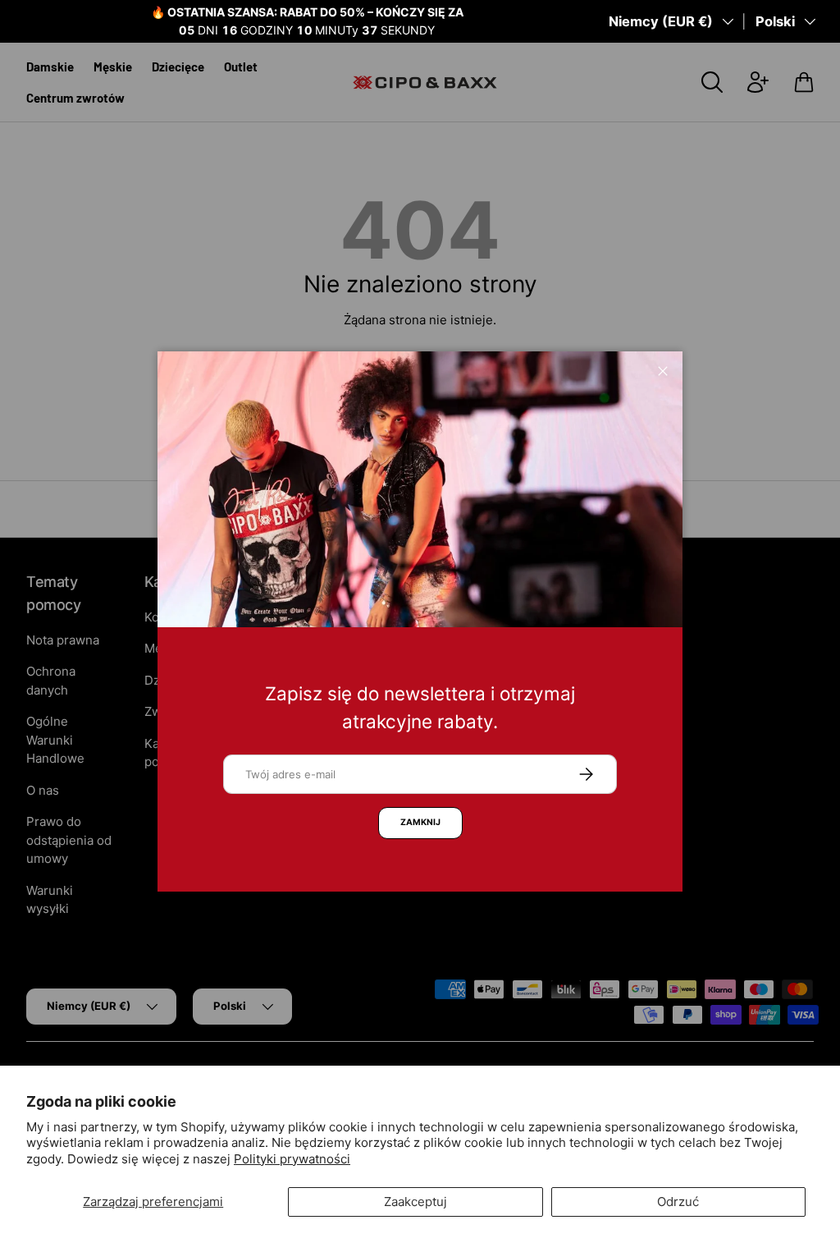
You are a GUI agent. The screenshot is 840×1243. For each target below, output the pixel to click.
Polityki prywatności (292, 1159)
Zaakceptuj (415, 1201)
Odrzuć (678, 1201)
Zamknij (420, 822)
